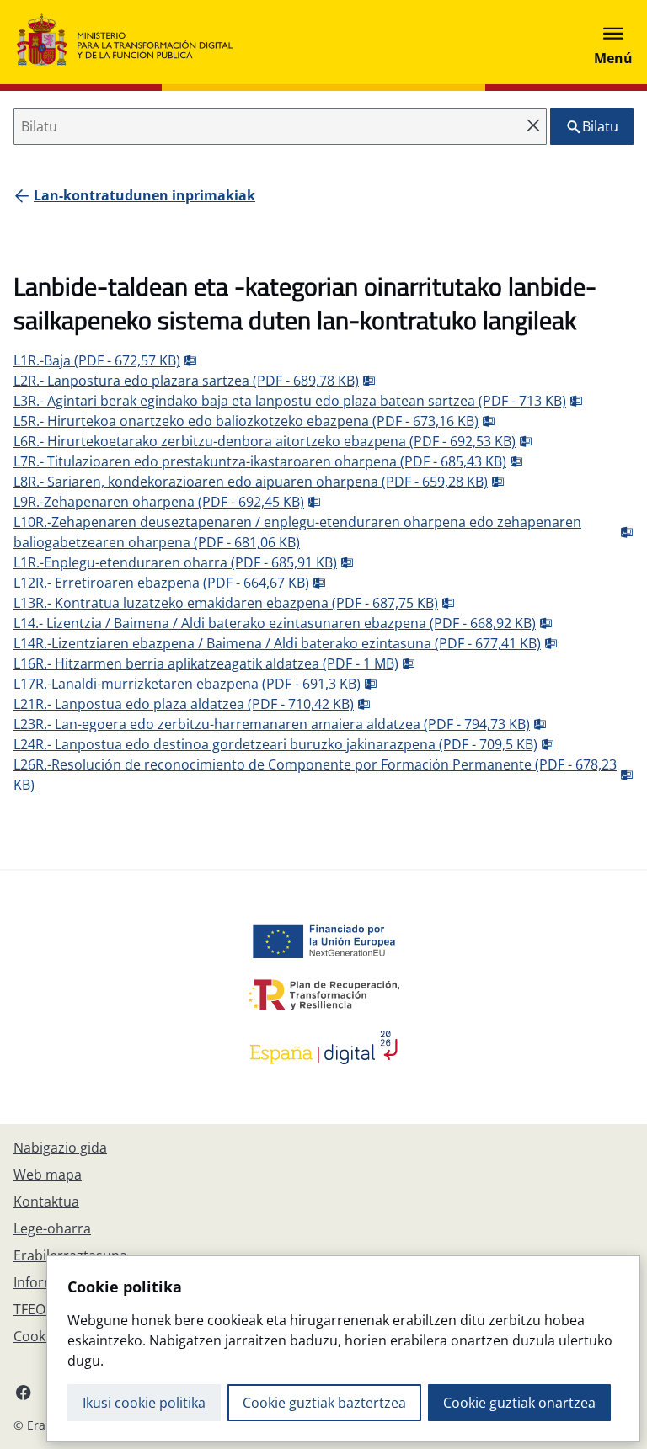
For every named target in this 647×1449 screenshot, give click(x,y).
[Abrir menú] (613, 42)
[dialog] (343, 1348)
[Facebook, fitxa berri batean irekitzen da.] (23, 1392)
